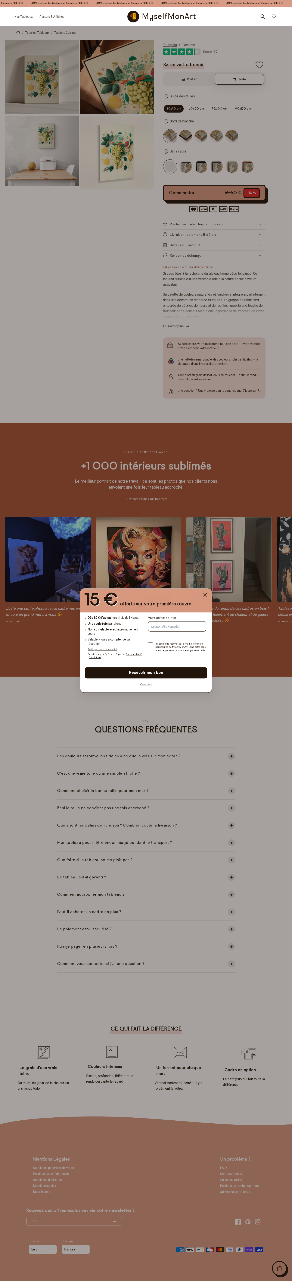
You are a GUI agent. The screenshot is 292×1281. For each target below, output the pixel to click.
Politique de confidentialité (102, 649)
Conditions (95, 657)
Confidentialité (134, 654)
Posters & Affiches (52, 16)
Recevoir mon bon (146, 673)
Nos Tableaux (24, 16)
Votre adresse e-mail (162, 618)
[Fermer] (205, 594)
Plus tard (146, 684)
